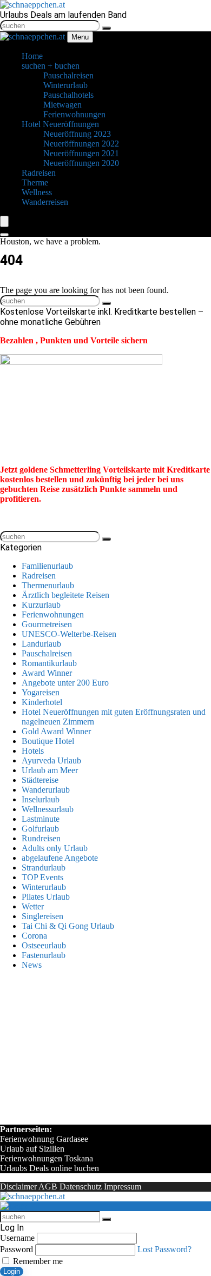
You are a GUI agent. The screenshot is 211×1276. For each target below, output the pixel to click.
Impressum (122, 1186)
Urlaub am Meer (50, 770)
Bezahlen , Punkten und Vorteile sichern (74, 340)
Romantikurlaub (49, 663)
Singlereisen (42, 916)
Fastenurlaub (43, 955)
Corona (34, 935)
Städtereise (40, 780)
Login (11, 1271)
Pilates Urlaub (46, 896)
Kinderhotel (42, 702)
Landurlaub (41, 643)
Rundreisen (41, 838)
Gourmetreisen (47, 624)
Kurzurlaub (41, 604)
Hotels (33, 750)
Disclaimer (18, 1186)
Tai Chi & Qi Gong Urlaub (68, 926)
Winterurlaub (44, 887)
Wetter (33, 906)
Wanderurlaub (46, 789)
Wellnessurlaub (48, 809)
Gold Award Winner (56, 731)
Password (16, 1249)
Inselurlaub (41, 799)
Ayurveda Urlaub (51, 760)
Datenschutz (81, 1186)
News (32, 964)
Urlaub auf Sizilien (32, 1148)
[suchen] (106, 28)
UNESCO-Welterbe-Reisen (69, 634)
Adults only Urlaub (55, 848)
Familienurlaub (47, 565)
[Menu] (4, 221)
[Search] (4, 234)
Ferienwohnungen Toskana (46, 1158)
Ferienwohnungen (53, 614)
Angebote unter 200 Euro (65, 682)
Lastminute (41, 818)
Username (17, 1237)
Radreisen (39, 575)
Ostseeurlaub (44, 945)
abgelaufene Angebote (60, 857)
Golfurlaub (40, 828)
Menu (80, 37)
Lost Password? (164, 1249)
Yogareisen (41, 692)
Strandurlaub (43, 867)
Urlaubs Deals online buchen (49, 1168)
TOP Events (42, 877)
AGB (47, 1186)
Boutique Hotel (48, 741)
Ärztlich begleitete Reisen (65, 595)
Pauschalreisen (47, 653)
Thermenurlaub (48, 585)
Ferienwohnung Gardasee (44, 1139)
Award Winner (47, 672)
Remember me (37, 1261)
